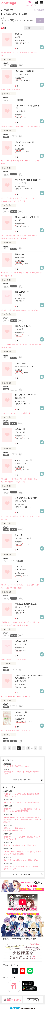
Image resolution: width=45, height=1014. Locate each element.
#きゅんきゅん (36, 344)
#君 (14, 310)
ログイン (36, 5)
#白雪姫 (8, 659)
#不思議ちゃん (5, 622)
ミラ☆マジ (19, 464)
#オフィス (19, 731)
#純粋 (9, 344)
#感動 (18, 90)
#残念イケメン (36, 622)
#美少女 (27, 696)
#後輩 (23, 201)
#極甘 (3, 164)
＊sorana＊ (19, 183)
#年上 (20, 413)
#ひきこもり (22, 622)
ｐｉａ (17, 329)
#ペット (10, 479)
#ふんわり (28, 344)
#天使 (6, 310)
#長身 (29, 622)
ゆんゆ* (18, 257)
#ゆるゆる (4, 482)
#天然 (22, 126)
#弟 (7, 198)
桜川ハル (18, 398)
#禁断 (25, 413)
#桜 (29, 413)
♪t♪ (16, 37)
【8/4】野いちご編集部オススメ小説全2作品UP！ (21, 845)
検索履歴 (40, 10)
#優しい (3, 161)
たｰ (16, 220)
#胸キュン (10, 52)
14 (36, 748)
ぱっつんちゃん (20, 607)
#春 (2, 52)
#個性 (14, 625)
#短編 (3, 90)
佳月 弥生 (18, 715)
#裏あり (16, 479)
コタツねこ (19, 681)
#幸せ (18, 310)
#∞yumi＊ (11, 126)
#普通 (28, 585)
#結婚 (24, 659)
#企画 (17, 126)
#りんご (14, 659)
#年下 (3, 198)
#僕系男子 (11, 482)
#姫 (18, 696)
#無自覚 (19, 588)
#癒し (35, 479)
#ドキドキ (34, 198)
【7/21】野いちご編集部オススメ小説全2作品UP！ (21, 860)
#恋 (5, 52)
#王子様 (30, 52)
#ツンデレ (39, 273)
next (40, 748)
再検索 (40, 21)
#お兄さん (4, 519)
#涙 (23, 161)
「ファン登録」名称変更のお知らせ (16, 766)
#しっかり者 (36, 516)
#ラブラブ (17, 201)
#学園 (10, 696)
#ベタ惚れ (23, 235)
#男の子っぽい (35, 585)
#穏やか (30, 310)
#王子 (19, 659)
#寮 (31, 126)
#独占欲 (29, 479)
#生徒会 (3, 625)
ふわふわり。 (20, 74)
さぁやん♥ (18, 569)
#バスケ (10, 201)
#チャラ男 (20, 516)
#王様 (10, 276)
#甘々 (38, 161)
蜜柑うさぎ (19, 501)
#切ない (3, 344)
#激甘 (3, 55)
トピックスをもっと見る (22, 874)
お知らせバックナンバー (22, 780)
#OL (9, 731)
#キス (27, 161)
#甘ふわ (27, 126)
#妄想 (3, 273)
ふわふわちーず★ (21, 538)
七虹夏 (17, 145)
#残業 (14, 731)
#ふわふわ (37, 52)
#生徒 (16, 413)
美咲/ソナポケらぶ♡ (22, 367)
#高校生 (8, 90)
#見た (10, 310)
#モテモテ (13, 588)
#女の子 (3, 585)
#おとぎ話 (25, 625)
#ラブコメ (19, 238)
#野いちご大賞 (13, 198)
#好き (13, 90)
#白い (36, 310)
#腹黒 (34, 273)
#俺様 (29, 235)
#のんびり (4, 731)
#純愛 (13, 344)
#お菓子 (9, 625)
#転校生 (24, 52)
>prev (4, 748)
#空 (2, 310)
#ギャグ (28, 273)
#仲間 (19, 625)
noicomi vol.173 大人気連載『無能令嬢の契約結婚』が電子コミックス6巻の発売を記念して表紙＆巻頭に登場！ (22, 819)
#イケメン (18, 52)
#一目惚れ (9, 235)
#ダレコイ (4, 126)
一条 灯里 (18, 111)
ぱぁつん (18, 432)
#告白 (19, 161)
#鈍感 (14, 161)
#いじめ (18, 482)
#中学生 (21, 198)
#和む (10, 347)
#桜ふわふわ (5, 413)
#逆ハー (8, 273)
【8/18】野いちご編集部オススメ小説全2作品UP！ (21, 802)
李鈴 (16, 295)
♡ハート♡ (19, 644)
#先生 (11, 413)
